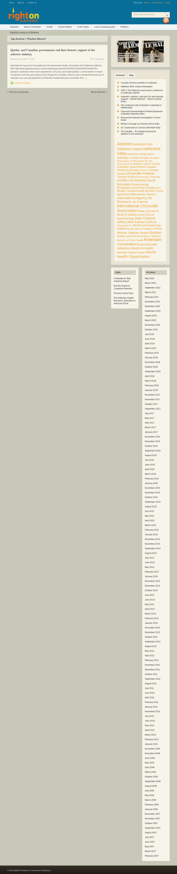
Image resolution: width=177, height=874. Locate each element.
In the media (83, 27)
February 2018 (152, 385)
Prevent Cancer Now (123, 293)
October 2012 (151, 637)
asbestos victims (128, 157)
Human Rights (65, 27)
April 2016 (150, 469)
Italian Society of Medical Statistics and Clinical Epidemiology (137, 214)
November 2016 (152, 441)
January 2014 (151, 576)
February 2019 (152, 353)
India (132, 194)
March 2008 (150, 800)
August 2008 (151, 786)
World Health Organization (136, 254)
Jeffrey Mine (125, 222)
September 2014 (153, 548)
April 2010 (150, 730)
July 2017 (149, 413)
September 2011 (152, 679)
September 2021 (153, 288)
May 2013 (149, 604)
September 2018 (153, 371)
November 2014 (152, 544)
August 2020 (151, 315)
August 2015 (151, 506)
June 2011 (150, 693)
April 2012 (150, 655)
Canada (143, 157)
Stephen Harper (137, 252)
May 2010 (149, 725)
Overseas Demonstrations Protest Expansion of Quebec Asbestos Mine (142, 112)
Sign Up (20, 3)
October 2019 (151, 329)
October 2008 (151, 777)
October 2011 (151, 674)
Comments (157, 3)
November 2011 (152, 669)
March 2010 (150, 735)
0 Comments (99, 59)
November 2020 (152, 306)
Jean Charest (144, 218)
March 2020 (150, 320)
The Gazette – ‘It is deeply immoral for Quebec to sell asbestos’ (138, 132)
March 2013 (150, 614)
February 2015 (152, 530)
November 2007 (152, 818)
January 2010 (151, 744)
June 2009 (150, 758)
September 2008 (153, 781)
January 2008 (151, 809)
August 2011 (151, 683)
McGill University (143, 225)
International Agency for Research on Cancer (134, 200)
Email (167, 3)
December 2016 (152, 437)
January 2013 (151, 623)
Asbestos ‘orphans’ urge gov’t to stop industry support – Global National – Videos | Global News (142, 99)
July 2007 (149, 837)
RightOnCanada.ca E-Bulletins (24, 32)
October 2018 (151, 367)
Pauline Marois (134, 228)
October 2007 (151, 823)
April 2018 (150, 376)
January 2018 (151, 390)
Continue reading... (23, 83)
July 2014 (149, 558)
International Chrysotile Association (137, 208)
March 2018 (150, 381)
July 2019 (149, 334)
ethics (158, 188)
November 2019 (152, 325)
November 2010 (152, 711)
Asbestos (14, 27)
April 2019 (150, 343)
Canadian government (131, 167)
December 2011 (152, 665)
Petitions (124, 27)
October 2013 (151, 590)
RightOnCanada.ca (52, 15)
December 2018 (152, 362)
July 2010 (149, 716)
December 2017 (152, 395)
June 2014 (150, 562)
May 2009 (149, 763)
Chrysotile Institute (140, 173)
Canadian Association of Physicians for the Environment (138, 160)
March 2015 (150, 525)
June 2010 (150, 721)
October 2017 (151, 404)
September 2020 (153, 311)
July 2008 (149, 790)
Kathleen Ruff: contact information (136, 86)
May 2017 (149, 418)
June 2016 (150, 464)
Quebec (155, 232)
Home (11, 3)
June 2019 (150, 339)
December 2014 (152, 539)
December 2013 (152, 581)
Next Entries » (99, 92)
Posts (146, 3)
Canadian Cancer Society (145, 163)
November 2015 (152, 492)
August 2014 (151, 553)
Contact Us (32, 3)
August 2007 (151, 832)
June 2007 (150, 842)
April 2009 (150, 767)
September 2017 (153, 409)
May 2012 (149, 651)
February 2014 (152, 572)
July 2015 (149, 511)
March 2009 (150, 772)
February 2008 (152, 804)
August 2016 (151, 455)
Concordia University (148, 176)
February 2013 (152, 618)
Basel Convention (32, 27)
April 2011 (149, 697)
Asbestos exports (130, 149)
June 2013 (150, 600)
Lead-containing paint (104, 27)
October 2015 (151, 497)
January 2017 (151, 432)
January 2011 (151, 707)
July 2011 (149, 688)
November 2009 (152, 753)
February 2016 (152, 478)
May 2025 (149, 278)
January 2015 (151, 534)
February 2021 (152, 297)
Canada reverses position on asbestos (139, 83)
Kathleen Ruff (142, 222)
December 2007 (152, 814)
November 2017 (152, 399)
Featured (120, 75)
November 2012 (152, 632)
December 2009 (152, 749)
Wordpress (46, 870)
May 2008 (149, 795)
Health (49, 27)
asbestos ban (143, 144)
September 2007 (153, 828)
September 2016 (153, 451)
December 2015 (152, 488)
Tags (131, 75)
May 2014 (149, 567)
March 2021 (150, 292)
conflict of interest (131, 180)
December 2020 (152, 301)
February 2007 (152, 856)
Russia (141, 244)
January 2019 (151, 357)
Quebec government (128, 236)
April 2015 (150, 520)
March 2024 (150, 283)
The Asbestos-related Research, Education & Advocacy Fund (124, 301)
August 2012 (151, 646)
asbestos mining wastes (141, 154)
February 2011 (152, 702)
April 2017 (150, 423)
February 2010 (152, 739)
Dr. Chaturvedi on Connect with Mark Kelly (140, 127)
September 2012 (153, 641)
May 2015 (149, 516)
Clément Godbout (127, 176)
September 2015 (153, 502)
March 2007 (150, 851)
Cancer (144, 170)
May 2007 (149, 846)
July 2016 (149, 460)
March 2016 (150, 474)
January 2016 (151, 483)
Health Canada (126, 190)
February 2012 (152, 660)
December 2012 (152, 627)
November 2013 (152, 586)
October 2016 (151, 446)
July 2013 (149, 595)
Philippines (148, 229)
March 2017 (150, 427)
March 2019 (150, 348)
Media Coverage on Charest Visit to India (140, 124)
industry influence (146, 194)
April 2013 (150, 609)
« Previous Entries (18, 92)
